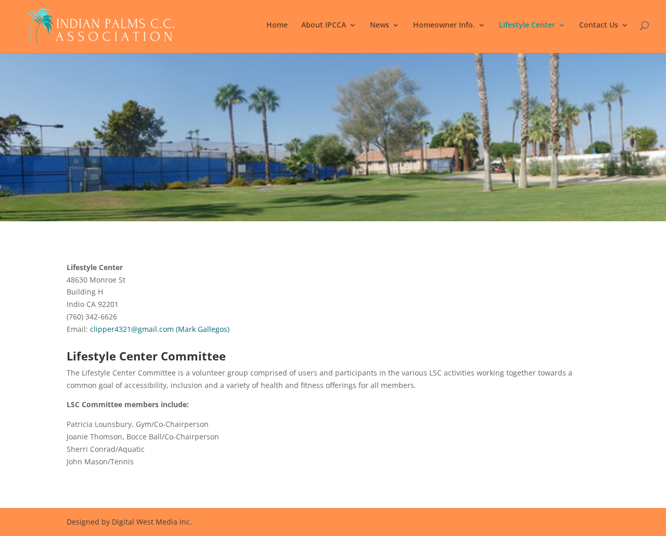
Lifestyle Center (527, 25)
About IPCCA (323, 25)
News (379, 25)
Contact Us (598, 25)
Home (277, 25)
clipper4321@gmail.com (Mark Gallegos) (159, 329)
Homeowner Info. (444, 25)
